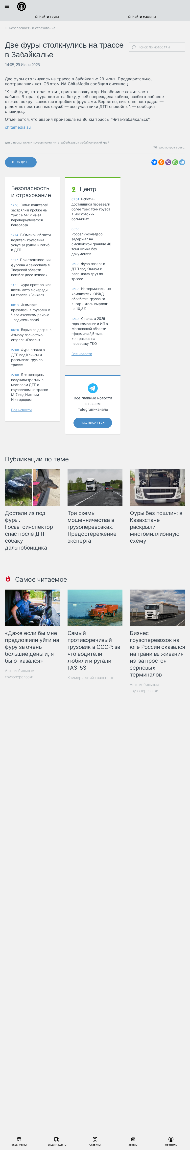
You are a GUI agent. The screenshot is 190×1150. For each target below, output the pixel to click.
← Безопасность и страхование (30, 28)
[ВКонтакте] (154, 162)
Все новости (21, 410)
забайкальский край (94, 142)
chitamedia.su (18, 127)
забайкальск (70, 142)
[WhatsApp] (175, 162)
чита (56, 142)
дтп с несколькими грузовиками (28, 142)
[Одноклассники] (161, 162)
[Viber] (168, 162)
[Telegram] (182, 162)
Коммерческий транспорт (91, 677)
